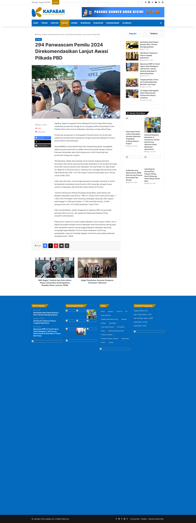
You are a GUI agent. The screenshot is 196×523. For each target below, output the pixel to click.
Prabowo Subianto (107, 335)
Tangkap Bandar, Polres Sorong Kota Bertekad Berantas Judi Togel (149, 82)
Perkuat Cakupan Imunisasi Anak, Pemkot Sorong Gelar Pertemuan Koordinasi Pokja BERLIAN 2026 (95, 2)
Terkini (44, 23)
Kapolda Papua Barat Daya (109, 319)
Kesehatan (98, 23)
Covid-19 (119, 311)
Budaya (110, 311)
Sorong (111, 342)
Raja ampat (125, 338)
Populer (133, 33)
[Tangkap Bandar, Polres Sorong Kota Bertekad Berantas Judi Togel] (132, 83)
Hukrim (74, 23)
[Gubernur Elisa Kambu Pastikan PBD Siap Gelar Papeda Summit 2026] (70, 331)
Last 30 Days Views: (141, 318)
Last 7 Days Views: (140, 314)
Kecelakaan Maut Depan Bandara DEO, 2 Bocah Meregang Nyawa (149, 44)
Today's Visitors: (140, 311)
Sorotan (54, 23)
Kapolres (124, 319)
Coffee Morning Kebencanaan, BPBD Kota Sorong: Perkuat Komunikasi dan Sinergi (134, 175)
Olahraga (126, 23)
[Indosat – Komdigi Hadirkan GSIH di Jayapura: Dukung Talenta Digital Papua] (81, 331)
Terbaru (154, 33)
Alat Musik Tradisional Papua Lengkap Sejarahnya (148, 55)
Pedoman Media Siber (156, 519)
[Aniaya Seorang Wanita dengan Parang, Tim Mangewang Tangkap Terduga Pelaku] (91, 331)
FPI (126, 311)
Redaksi (144, 519)
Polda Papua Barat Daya (116, 331)
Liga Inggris (112, 323)
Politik (65, 23)
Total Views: (138, 322)
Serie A (103, 342)
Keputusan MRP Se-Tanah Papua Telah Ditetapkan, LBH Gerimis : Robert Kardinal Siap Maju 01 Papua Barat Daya (150, 68)
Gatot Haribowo (106, 315)
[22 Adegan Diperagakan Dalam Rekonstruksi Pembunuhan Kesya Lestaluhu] (132, 93)
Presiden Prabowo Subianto (110, 338)
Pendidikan (85, 23)
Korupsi (103, 323)
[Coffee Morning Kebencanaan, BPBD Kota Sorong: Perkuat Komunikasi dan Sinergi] (134, 162)
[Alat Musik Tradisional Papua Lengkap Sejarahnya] (132, 56)
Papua (103, 331)
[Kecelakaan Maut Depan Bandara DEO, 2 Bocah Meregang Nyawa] (132, 45)
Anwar (103, 311)
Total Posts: (138, 326)
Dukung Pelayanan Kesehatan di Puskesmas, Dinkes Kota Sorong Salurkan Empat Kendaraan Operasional (151, 142)
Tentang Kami (135, 519)
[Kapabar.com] (48, 12)
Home (35, 23)
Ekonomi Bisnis (112, 23)
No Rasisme (121, 327)
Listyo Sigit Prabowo (107, 327)
